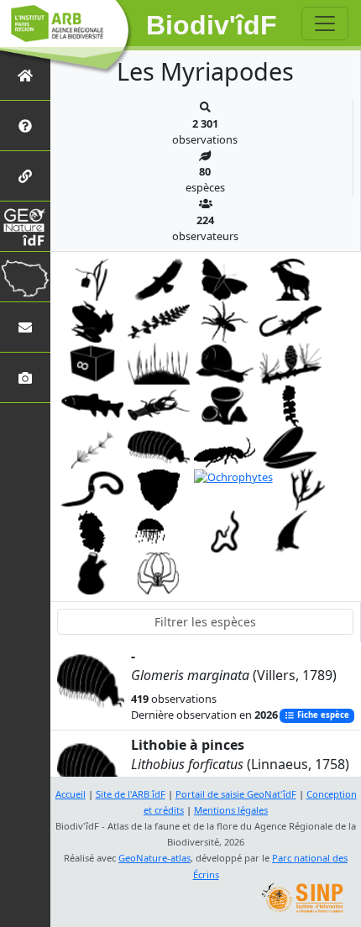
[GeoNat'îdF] (25, 226)
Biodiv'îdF (211, 25)
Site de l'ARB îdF (130, 794)
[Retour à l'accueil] (25, 75)
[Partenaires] (25, 176)
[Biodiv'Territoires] (25, 276)
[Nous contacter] (25, 327)
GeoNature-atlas (154, 857)
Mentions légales (231, 810)
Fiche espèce (322, 715)
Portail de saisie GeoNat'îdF (235, 794)
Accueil (70, 794)
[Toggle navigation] (324, 23)
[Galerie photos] (25, 377)
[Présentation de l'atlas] (25, 125)
